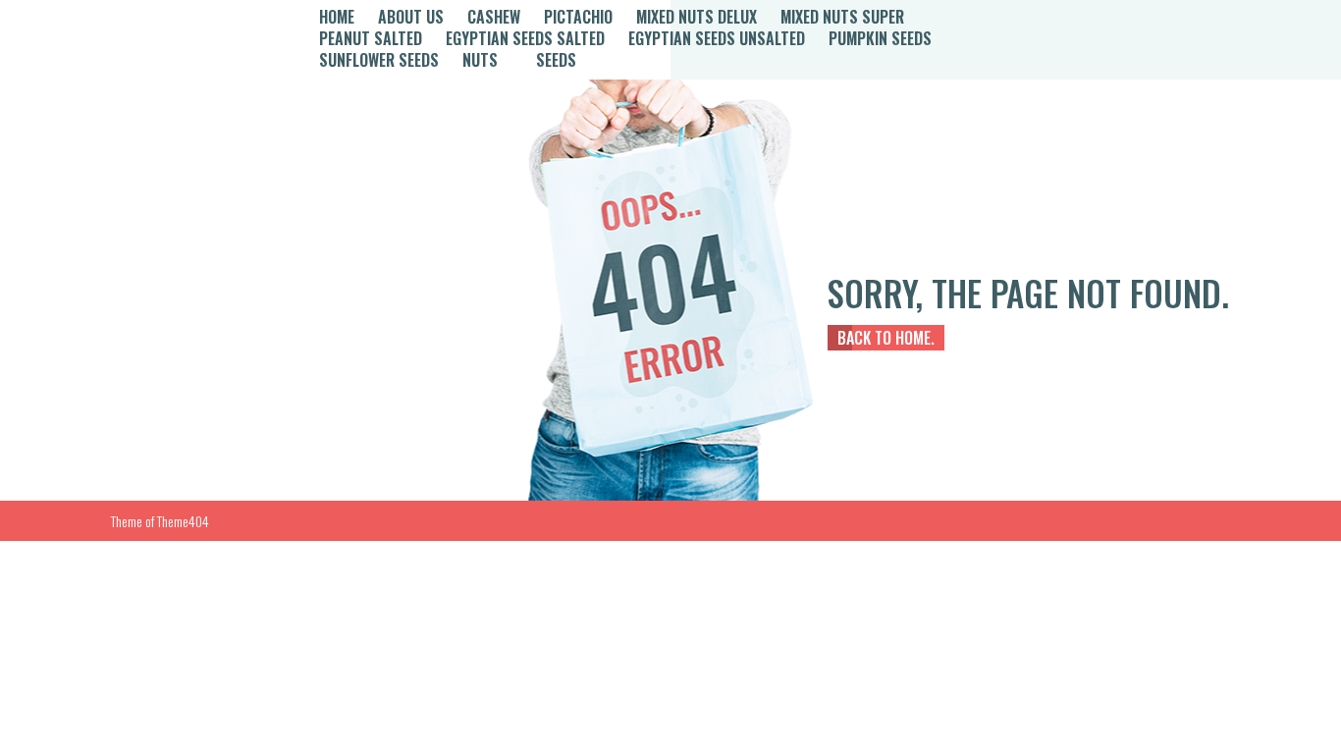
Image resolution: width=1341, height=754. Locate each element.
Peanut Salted (370, 38)
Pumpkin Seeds (880, 38)
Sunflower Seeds (379, 60)
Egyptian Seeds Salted (525, 38)
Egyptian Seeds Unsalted (716, 38)
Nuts (480, 60)
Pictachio (578, 16)
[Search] (1050, 39)
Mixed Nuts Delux (696, 16)
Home (336, 16)
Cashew (493, 16)
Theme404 (183, 521)
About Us (411, 16)
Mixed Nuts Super (842, 16)
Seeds (556, 60)
